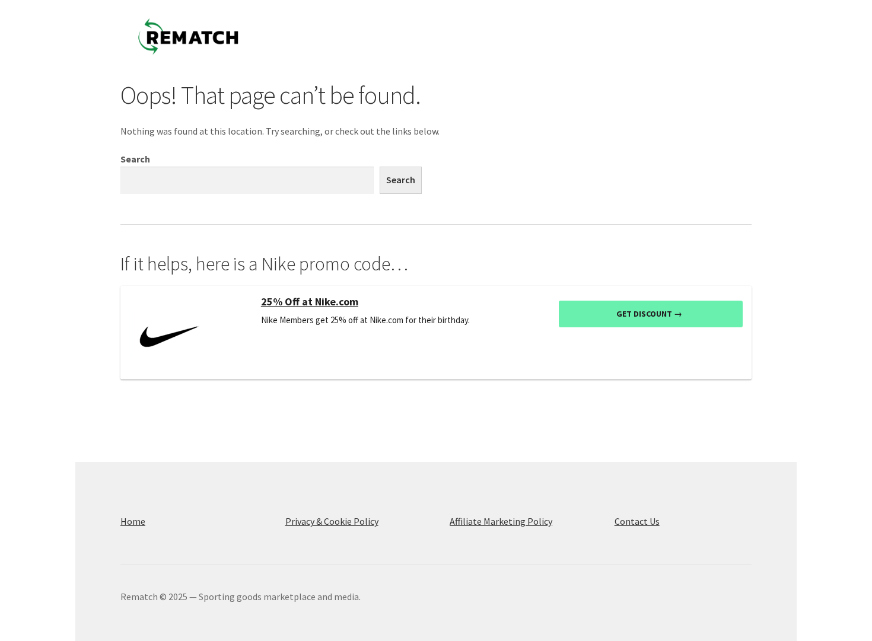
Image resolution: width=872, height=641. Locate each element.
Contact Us (637, 521)
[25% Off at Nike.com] (190, 333)
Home (132, 521)
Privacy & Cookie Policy (331, 521)
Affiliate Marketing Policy (501, 521)
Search (135, 159)
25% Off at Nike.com (309, 302)
